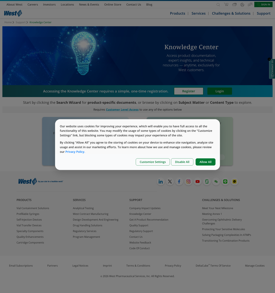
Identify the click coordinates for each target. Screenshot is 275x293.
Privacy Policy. (75, 152)
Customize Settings (153, 162)
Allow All (206, 162)
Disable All (182, 162)
